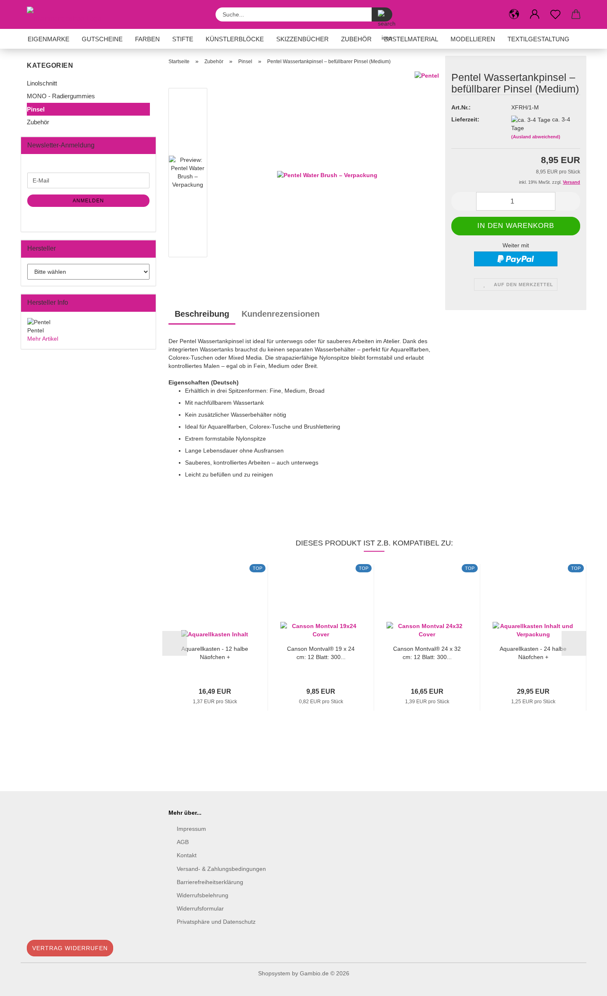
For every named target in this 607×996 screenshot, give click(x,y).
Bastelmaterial (411, 39)
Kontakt (187, 855)
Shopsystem (274, 973)
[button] (514, 14)
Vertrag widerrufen (70, 948)
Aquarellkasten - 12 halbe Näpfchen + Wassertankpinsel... (214, 652)
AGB (183, 842)
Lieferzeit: (465, 119)
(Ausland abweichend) (535, 136)
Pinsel (36, 109)
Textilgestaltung (538, 39)
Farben (147, 39)
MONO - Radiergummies (61, 96)
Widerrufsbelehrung (202, 895)
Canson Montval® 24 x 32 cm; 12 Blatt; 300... (427, 652)
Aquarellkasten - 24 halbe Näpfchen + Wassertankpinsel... (533, 652)
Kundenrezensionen (281, 313)
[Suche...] (382, 14)
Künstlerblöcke (235, 39)
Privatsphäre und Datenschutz (216, 921)
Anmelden (88, 201)
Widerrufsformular (200, 908)
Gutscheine (102, 39)
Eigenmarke (48, 39)
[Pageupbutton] (584, 984)
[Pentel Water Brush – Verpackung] (327, 174)
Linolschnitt (42, 83)
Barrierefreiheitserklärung (210, 882)
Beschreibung (202, 313)
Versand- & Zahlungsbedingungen (221, 869)
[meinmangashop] (67, 14)
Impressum (191, 828)
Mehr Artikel (42, 338)
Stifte (182, 39)
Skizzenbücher (302, 39)
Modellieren (473, 39)
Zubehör (356, 39)
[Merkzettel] (555, 14)
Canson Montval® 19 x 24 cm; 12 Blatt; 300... (321, 652)
